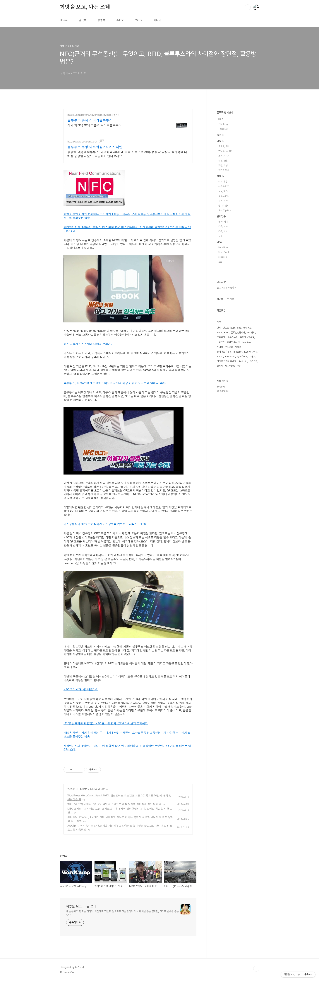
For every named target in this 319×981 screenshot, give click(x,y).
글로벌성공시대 (238, 332)
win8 (219, 332)
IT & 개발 (82, 788)
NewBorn (223, 247)
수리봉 (220, 347)
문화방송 (221, 216)
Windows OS (225, 151)
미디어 (157, 20)
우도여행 (229, 347)
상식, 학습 (223, 191)
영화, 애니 (223, 221)
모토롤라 (251, 332)
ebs (239, 327)
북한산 (220, 366)
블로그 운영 (223, 196)
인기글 (230, 298)
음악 (220, 236)
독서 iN (220, 134)
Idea (219, 242)
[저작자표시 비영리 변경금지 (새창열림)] (106, 769)
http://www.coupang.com (82, 141)
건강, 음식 (223, 231)
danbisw (246, 342)
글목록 (82, 20)
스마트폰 (221, 342)
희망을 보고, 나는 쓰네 (85, 7)
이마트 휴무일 (233, 342)
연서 (219, 327)
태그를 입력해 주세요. (227, 361)
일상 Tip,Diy (224, 210)
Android (243, 361)
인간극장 (253, 361)
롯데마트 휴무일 (224, 351)
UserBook (223, 252)
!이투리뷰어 (232, 337)
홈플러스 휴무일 (247, 337)
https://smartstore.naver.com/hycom (89, 114)
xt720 (220, 356)
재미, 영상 (223, 200)
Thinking (223, 124)
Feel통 (220, 118)
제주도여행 (230, 366)
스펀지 (252, 356)
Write (138, 20)
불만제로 (247, 327)
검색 (248, 7)
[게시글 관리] (80, 769)
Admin (120, 20)
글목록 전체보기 (225, 112)
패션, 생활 (223, 160)
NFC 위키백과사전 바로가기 (81, 689)
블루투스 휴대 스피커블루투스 (89, 120)
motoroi (238, 351)
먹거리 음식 (223, 170)
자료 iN (72, 788)
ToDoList (223, 128)
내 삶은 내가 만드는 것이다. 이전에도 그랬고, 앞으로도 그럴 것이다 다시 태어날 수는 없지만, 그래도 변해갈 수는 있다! (122, 913)
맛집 (239, 366)
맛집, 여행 (223, 165)
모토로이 (221, 337)
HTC (226, 332)
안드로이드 (242, 356)
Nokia (238, 347)
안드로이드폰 (229, 327)
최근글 (220, 298)
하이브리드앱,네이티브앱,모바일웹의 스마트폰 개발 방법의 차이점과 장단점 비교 (114, 803)
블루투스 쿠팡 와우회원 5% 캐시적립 (94, 147)
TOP (256, 969)
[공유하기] (76, 769)
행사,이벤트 (223, 205)
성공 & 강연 (223, 186)
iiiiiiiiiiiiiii (222, 257)
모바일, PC (223, 146)
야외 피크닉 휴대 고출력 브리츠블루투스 (94, 125)
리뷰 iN (220, 141)
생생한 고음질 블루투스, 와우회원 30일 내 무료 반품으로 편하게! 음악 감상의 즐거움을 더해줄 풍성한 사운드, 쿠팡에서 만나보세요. (127, 154)
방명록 (101, 20)
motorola (230, 356)
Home (64, 20)
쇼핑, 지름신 (224, 155)
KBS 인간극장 (250, 351)
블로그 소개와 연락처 (226, 287)
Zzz (220, 261)
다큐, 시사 (223, 226)
